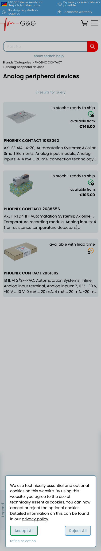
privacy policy (35, 519)
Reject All (78, 530)
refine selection (23, 541)
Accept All (24, 530)
